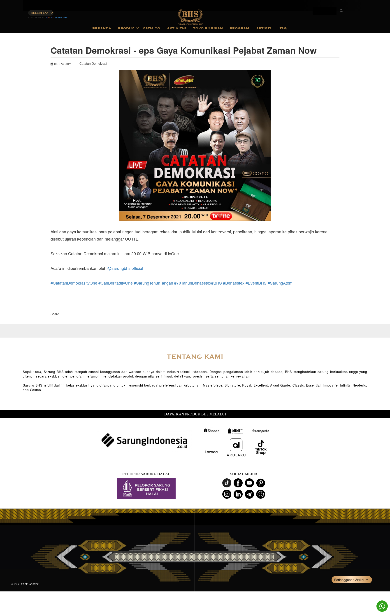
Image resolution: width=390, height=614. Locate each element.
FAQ (283, 28)
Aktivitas (176, 28)
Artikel (264, 28)
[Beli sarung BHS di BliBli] (236, 430)
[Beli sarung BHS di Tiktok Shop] (260, 447)
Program (239, 28)
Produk (126, 28)
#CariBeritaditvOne (115, 283)
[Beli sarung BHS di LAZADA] (211, 452)
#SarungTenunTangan (153, 283)
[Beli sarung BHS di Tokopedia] (260, 430)
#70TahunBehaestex (192, 283)
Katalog (151, 28)
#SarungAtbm (280, 283)
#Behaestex (233, 283)
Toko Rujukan (208, 28)
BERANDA (101, 28)
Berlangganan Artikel (349, 579)
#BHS (216, 283)
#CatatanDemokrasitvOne (74, 283)
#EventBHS (256, 283)
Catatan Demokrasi (93, 63)
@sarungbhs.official (125, 268)
